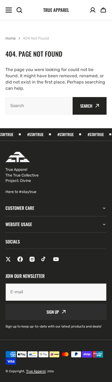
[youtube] (56, 259)
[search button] (19, 10)
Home (10, 38)
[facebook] (20, 259)
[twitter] (8, 259)
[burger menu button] (8, 10)
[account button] (92, 10)
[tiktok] (44, 259)
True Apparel (36, 371)
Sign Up (52, 312)
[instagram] (32, 259)
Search (86, 106)
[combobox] (38, 106)
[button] (103, 10)
